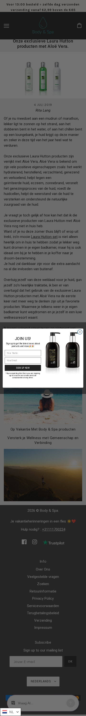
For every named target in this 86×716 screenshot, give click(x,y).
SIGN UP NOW (23, 367)
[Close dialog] (80, 331)
